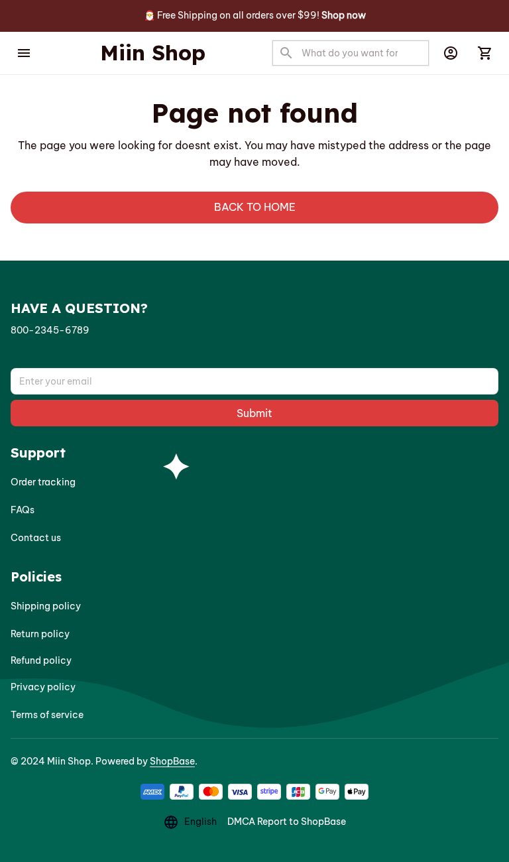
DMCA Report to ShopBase (286, 822)
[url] (50, 331)
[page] (343, 16)
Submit (254, 413)
